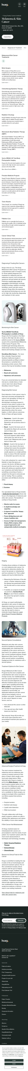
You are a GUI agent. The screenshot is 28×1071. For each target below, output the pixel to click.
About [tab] (4, 48)
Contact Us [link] (5, 957)
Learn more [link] (5, 82)
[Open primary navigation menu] (24, 4)
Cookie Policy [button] (11, 1054)
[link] (5, 4)
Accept (14, 1060)
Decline (14, 1063)
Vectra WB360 (20, 340)
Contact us (5, 660)
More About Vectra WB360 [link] (9, 169)
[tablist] (14, 48)
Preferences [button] (20, 1055)
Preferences (14, 1067)
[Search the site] (19, 4)
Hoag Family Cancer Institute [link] (12, 15)
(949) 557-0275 (8, 30)
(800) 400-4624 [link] (6, 951)
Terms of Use (22, 927)
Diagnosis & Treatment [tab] (15, 48)
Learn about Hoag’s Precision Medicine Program (12, 614)
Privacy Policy (12, 927)
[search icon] (3, 61)
